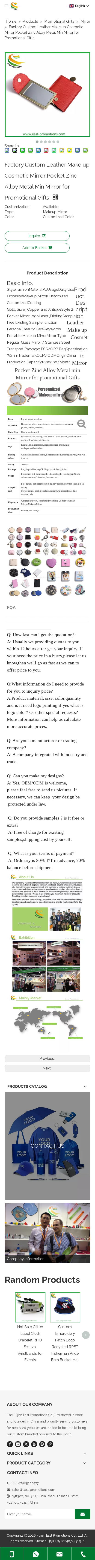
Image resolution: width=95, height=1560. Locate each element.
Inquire (34, 236)
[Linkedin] (18, 1444)
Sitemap (41, 1541)
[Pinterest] (50, 1444)
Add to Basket (34, 248)
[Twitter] (26, 1444)
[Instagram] (42, 1444)
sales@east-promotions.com (33, 1489)
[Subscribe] (82, 1514)
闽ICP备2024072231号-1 (67, 1541)
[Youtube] (34, 1444)
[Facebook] (10, 1444)
